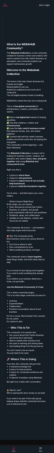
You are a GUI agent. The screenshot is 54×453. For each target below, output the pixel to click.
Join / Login (44, 5)
